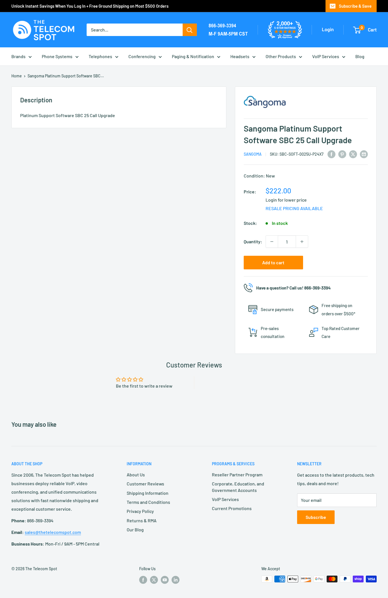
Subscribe (316, 517)
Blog (359, 56)
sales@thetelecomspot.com (53, 532)
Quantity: (253, 241)
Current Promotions (232, 508)
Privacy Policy (140, 511)
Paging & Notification (193, 56)
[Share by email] (364, 153)
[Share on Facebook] (331, 153)
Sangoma (253, 154)
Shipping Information (147, 493)
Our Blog (135, 529)
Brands (18, 56)
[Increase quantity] (302, 242)
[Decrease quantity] (272, 242)
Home (16, 75)
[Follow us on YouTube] (165, 580)
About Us (136, 474)
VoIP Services (325, 56)
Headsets (239, 56)
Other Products (281, 56)
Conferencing (142, 56)
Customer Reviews (145, 483)
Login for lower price (286, 199)
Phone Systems (57, 56)
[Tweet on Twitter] (353, 153)
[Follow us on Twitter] (154, 580)
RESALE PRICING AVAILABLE (294, 208)
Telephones (100, 56)
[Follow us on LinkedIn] (176, 580)
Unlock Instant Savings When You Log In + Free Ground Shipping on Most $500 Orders (89, 6)
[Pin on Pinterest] (342, 153)
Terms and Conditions (148, 502)
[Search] (190, 30)
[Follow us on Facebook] (143, 580)
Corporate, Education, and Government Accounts (238, 487)
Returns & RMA (142, 520)
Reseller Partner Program (237, 474)
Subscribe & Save (355, 6)
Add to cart (273, 262)
